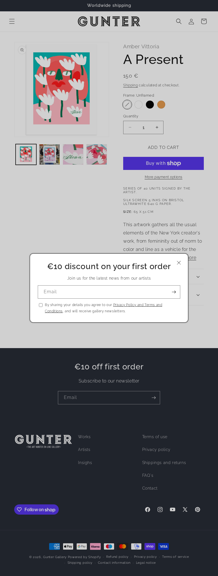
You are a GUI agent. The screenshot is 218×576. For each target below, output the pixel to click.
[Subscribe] (173, 292)
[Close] (178, 262)
